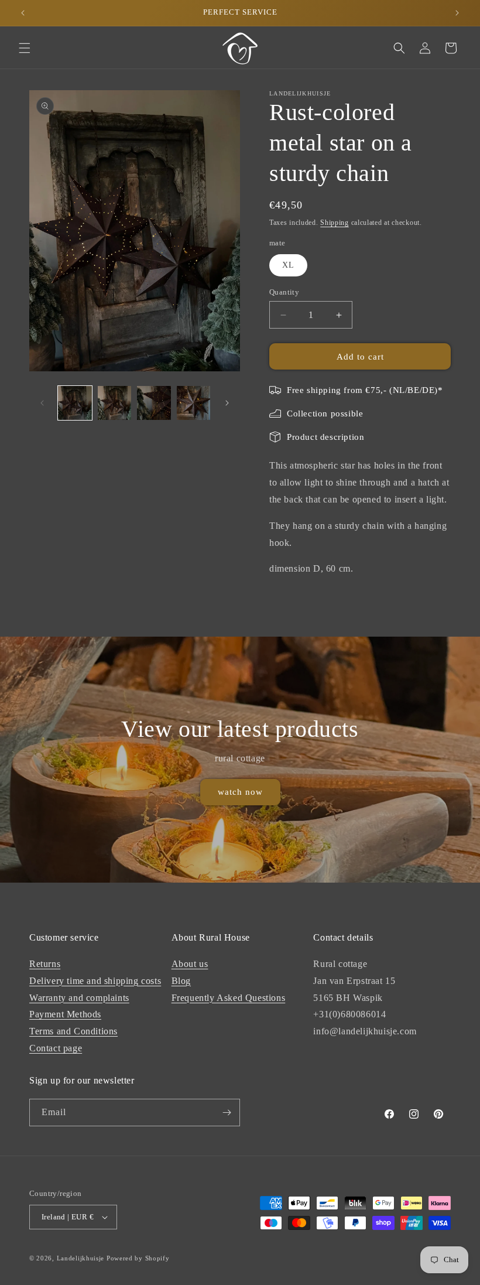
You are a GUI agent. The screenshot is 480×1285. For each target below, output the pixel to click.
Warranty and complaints (79, 998)
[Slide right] (227, 403)
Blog (181, 981)
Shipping (334, 222)
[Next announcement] (457, 13)
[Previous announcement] (23, 13)
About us (190, 964)
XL (288, 265)
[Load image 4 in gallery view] (194, 403)
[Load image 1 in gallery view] (75, 403)
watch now (240, 792)
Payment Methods (65, 1014)
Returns (44, 964)
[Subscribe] (226, 1112)
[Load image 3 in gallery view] (154, 403)
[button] (24, 48)
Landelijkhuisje (81, 1258)
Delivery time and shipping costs (95, 981)
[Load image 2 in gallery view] (115, 403)
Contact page (55, 1048)
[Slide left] (42, 403)
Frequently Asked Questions (229, 998)
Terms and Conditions (73, 1031)
